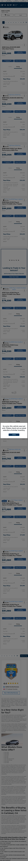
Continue (14, 434)
